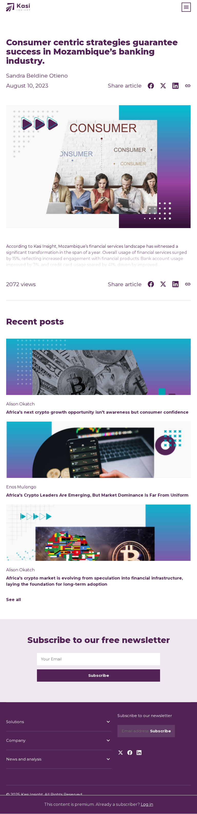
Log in (147, 804)
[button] (186, 7)
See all (13, 599)
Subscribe (98, 675)
